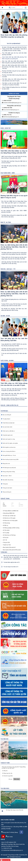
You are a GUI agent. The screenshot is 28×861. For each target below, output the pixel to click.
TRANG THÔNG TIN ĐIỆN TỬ (10, 2)
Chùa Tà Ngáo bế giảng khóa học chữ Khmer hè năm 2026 (14, 88)
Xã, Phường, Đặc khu (21, 505)
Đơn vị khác (12, 505)
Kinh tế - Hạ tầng (6, 222)
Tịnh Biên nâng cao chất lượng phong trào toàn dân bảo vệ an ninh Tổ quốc (14, 79)
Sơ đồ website (9, 842)
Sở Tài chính (6, 530)
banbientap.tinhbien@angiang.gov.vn (13, 850)
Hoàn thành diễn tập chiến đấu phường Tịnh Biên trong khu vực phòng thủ (14, 57)
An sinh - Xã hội (5, 315)
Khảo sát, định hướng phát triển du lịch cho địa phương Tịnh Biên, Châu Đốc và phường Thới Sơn (14, 66)
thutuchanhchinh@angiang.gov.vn (11, 109)
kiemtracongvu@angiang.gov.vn (11, 116)
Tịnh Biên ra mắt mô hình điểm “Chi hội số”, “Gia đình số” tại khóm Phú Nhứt (14, 84)
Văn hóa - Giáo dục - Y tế (8, 269)
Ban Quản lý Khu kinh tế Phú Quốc (12, 549)
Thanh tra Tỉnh (7, 545)
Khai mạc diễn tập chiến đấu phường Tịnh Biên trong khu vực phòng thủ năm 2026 (14, 61)
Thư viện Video (5, 788)
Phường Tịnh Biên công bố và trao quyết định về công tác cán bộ (14, 71)
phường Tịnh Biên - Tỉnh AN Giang (15, 3)
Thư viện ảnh (4, 739)
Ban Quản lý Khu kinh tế (9, 547)
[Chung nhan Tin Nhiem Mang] (9, 832)
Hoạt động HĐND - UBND (8, 173)
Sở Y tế (5, 540)
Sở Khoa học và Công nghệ (10, 520)
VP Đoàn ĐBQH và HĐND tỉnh (10, 510)
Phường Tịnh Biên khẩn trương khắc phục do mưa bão (14, 75)
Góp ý (3, 842)
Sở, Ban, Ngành (4, 505)
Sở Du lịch (5, 537)
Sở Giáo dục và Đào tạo (9, 515)
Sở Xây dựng (6, 523)
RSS (15, 842)
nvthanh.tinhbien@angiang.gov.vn (12, 102)
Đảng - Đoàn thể (5, 128)
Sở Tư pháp (6, 532)
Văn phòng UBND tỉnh (8, 513)
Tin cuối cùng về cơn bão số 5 (11, 566)
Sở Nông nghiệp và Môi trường (11, 528)
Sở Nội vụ (5, 525)
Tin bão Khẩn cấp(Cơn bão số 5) (11, 562)
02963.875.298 (7, 848)
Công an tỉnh (6, 542)
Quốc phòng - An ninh (7, 360)
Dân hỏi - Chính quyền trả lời (9, 405)
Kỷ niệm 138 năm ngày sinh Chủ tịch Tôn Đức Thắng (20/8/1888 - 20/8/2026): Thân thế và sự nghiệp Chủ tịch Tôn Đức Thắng (14, 48)
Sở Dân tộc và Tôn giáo (9, 518)
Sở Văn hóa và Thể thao (9, 535)
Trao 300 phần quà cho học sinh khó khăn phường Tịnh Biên (14, 53)
